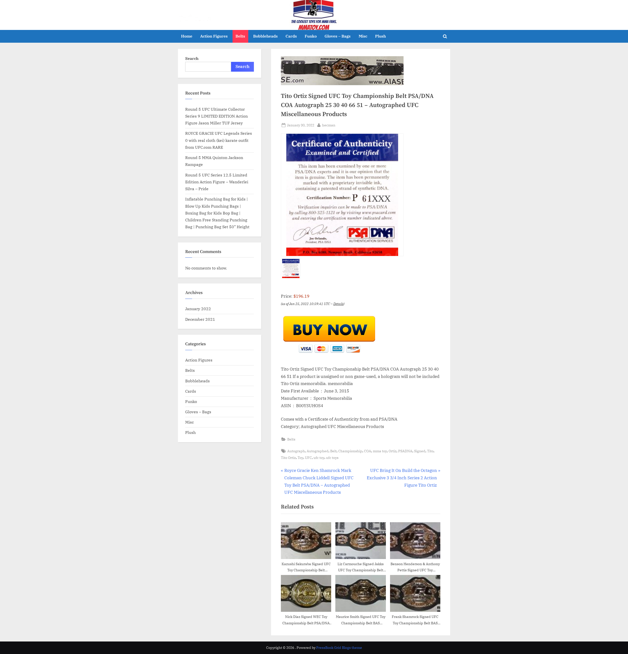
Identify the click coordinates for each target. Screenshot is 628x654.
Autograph (296, 451)
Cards (291, 36)
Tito (430, 451)
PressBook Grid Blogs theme (339, 647)
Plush (380, 36)
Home (186, 36)
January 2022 (198, 308)
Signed (419, 451)
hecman (328, 124)
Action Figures (214, 36)
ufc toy (319, 457)
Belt (333, 451)
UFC (308, 457)
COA (367, 451)
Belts (240, 36)
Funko (311, 36)
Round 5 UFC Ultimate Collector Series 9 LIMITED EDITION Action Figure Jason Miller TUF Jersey (216, 116)
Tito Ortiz (288, 457)
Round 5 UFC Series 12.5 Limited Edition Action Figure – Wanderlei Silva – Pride (216, 181)
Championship (350, 451)
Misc (363, 36)
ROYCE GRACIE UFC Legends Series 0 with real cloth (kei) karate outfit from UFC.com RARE (218, 140)
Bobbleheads (265, 36)
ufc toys (332, 457)
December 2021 (200, 319)
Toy (300, 457)
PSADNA (405, 451)
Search (191, 58)
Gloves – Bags (338, 36)
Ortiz (392, 451)
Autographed (317, 451)
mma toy (380, 451)
